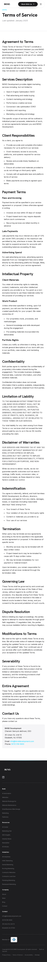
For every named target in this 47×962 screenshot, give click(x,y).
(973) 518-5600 (17, 744)
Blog (3, 902)
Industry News (6, 839)
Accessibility (29, 955)
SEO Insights (6, 835)
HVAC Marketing (7, 860)
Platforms (5, 817)
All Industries (6, 857)
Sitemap (37, 955)
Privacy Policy (6, 955)
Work (3, 898)
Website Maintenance (9, 805)
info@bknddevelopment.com (22, 741)
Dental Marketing (7, 864)
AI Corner (5, 827)
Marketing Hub (7, 831)
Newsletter (5, 843)
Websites (5, 797)
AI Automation (6, 793)
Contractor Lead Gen (9, 876)
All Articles (5, 847)
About (4, 894)
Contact (4, 906)
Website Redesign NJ (9, 801)
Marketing (5, 813)
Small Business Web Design (11, 809)
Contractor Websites (8, 872)
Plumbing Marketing (8, 880)
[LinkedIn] (23, 777)
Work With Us (26, 4)
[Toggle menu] (41, 4)
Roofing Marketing (8, 868)
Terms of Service (18, 955)
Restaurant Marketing (9, 884)
